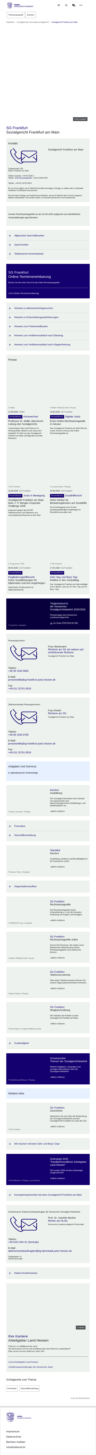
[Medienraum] (73, 5)
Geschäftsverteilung (29, 1388)
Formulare (11, 1388)
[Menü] (58, 5)
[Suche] (66, 5)
